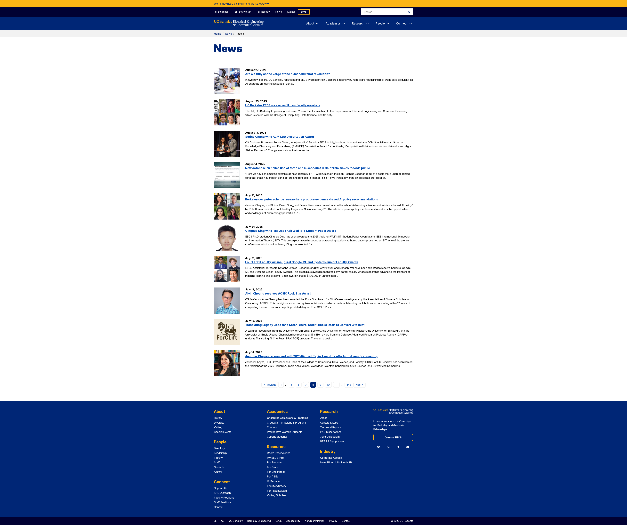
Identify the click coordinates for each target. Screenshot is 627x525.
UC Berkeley (236, 520)
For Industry (263, 11)
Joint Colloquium (330, 436)
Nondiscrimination (314, 520)
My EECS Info (275, 457)
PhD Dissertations (330, 432)
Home (217, 33)
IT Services (274, 481)
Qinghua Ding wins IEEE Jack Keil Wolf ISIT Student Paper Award (290, 230)
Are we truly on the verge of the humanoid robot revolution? (287, 74)
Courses (272, 427)
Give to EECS (393, 437)
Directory (219, 448)
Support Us (220, 488)
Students (219, 467)
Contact (218, 507)
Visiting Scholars (276, 495)
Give (303, 11)
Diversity (219, 422)
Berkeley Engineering (259, 520)
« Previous (271, 384)
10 (328, 384)
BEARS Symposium (332, 441)
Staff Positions (222, 502)
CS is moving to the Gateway (249, 3)
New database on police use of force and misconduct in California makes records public (307, 168)
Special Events (222, 432)
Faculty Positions (224, 497)
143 (349, 384)
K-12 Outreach (222, 492)
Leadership (220, 453)
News (278, 11)
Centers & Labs (329, 422)
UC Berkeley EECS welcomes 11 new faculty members (282, 105)
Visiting (218, 427)
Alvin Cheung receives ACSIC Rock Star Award (278, 293)
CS (222, 520)
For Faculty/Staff (242, 11)
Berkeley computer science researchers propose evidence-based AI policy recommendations (311, 199)
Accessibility (293, 520)
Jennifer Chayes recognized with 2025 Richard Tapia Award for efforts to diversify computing (311, 356)
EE (215, 520)
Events (291, 11)
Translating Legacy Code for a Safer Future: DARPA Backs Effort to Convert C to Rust (304, 325)
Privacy (333, 520)
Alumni (218, 471)
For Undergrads (276, 471)
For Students (221, 11)
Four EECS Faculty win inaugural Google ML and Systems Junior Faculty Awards (301, 262)
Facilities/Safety (276, 486)
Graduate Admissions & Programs (286, 422)
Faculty (218, 457)
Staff (217, 462)
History (218, 417)
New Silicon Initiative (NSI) (336, 462)
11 (336, 384)
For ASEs (272, 476)
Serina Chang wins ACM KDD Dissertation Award (279, 136)
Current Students (277, 436)
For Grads (273, 467)
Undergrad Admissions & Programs (287, 417)
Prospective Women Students (284, 432)
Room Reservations (278, 453)
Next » (361, 384)
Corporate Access (331, 457)
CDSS (278, 520)
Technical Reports (331, 427)
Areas (323, 417)
